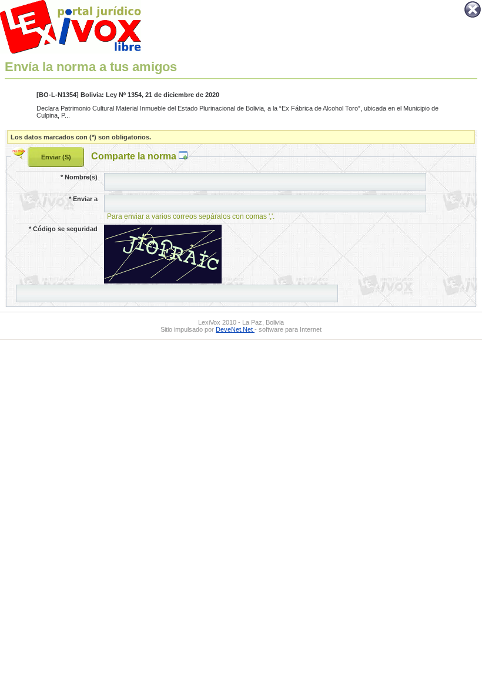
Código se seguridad (63, 228)
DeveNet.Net (235, 329)
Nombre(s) (79, 177)
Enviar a (83, 198)
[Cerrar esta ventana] (472, 16)
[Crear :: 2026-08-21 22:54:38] (20, 156)
